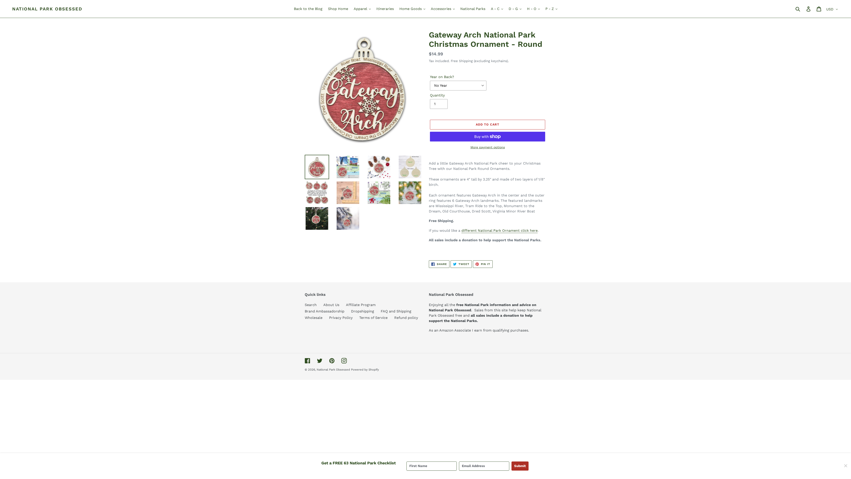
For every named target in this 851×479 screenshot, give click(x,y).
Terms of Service (373, 318)
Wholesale (313, 318)
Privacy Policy (341, 318)
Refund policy (406, 318)
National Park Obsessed (47, 9)
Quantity (437, 95)
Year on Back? (442, 77)
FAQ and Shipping (396, 311)
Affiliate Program (361, 305)
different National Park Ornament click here (499, 230)
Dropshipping (362, 311)
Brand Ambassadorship (324, 311)
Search (311, 305)
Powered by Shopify (365, 369)
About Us (331, 305)
